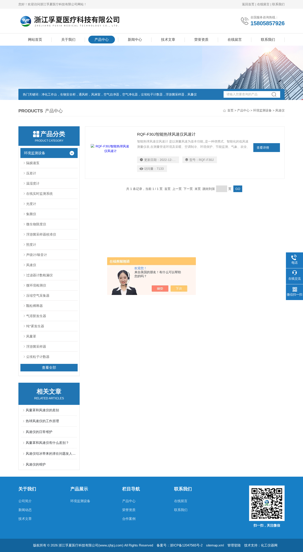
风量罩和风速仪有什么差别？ (47, 443)
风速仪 (31, 265)
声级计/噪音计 (36, 255)
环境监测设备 (262, 110)
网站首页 (35, 39)
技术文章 (168, 39)
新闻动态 (25, 510)
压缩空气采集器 (37, 295)
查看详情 (263, 147)
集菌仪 (31, 214)
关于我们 (68, 39)
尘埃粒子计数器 (37, 357)
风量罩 (31, 336)
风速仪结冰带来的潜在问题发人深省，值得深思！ (51, 453)
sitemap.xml (215, 545)
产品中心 (101, 39)
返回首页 (248, 4)
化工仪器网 (269, 545)
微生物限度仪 (36, 224)
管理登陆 (234, 545)
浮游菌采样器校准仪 (41, 234)
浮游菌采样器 (36, 346)
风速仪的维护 (36, 464)
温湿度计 (32, 183)
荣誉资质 (201, 39)
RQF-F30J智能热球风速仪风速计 (166, 134)
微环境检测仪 (36, 285)
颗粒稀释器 (34, 306)
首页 (230, 110)
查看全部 (49, 367)
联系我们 (278, 4)
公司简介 (25, 501)
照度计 (31, 244)
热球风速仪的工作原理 (42, 421)
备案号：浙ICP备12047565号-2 (180, 545)
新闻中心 (135, 39)
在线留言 (263, 4)
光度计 (31, 204)
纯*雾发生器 (35, 326)
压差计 (31, 173)
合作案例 (129, 519)
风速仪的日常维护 (39, 432)
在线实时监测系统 (39, 193)
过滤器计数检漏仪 (39, 275)
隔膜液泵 (32, 163)
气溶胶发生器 (36, 316)
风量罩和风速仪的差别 (42, 410)
